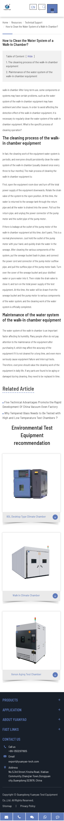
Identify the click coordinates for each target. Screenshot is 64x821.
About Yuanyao (14, 719)
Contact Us (11, 739)
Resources (16, 22)
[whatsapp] (45, 816)
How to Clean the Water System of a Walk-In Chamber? (32, 26)
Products (10, 700)
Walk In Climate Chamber (26, 595)
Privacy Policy (27, 806)
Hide (30, 56)
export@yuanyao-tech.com (24, 761)
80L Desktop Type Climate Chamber (26, 516)
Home (5, 22)
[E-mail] (6, 816)
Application (12, 710)
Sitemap (7, 806)
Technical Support (33, 22)
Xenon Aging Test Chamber (26, 674)
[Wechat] (32, 816)
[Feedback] (57, 816)
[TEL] (19, 816)
